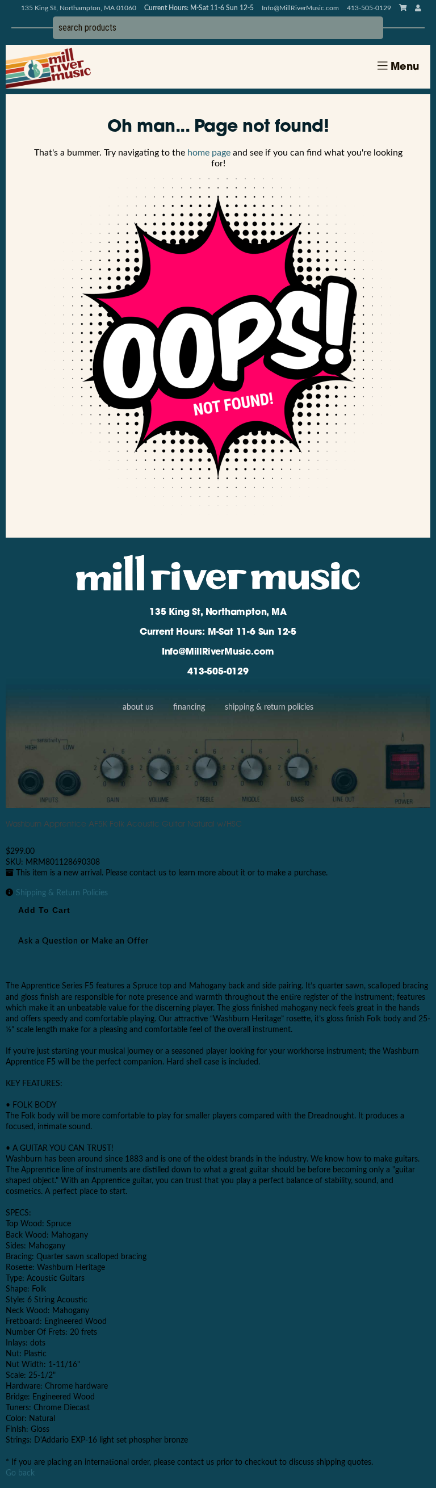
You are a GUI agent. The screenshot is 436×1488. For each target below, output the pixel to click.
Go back (20, 1473)
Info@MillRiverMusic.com (300, 8)
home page (208, 152)
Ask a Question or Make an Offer (83, 941)
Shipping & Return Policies (269, 707)
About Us (138, 707)
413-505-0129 (218, 672)
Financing (189, 707)
